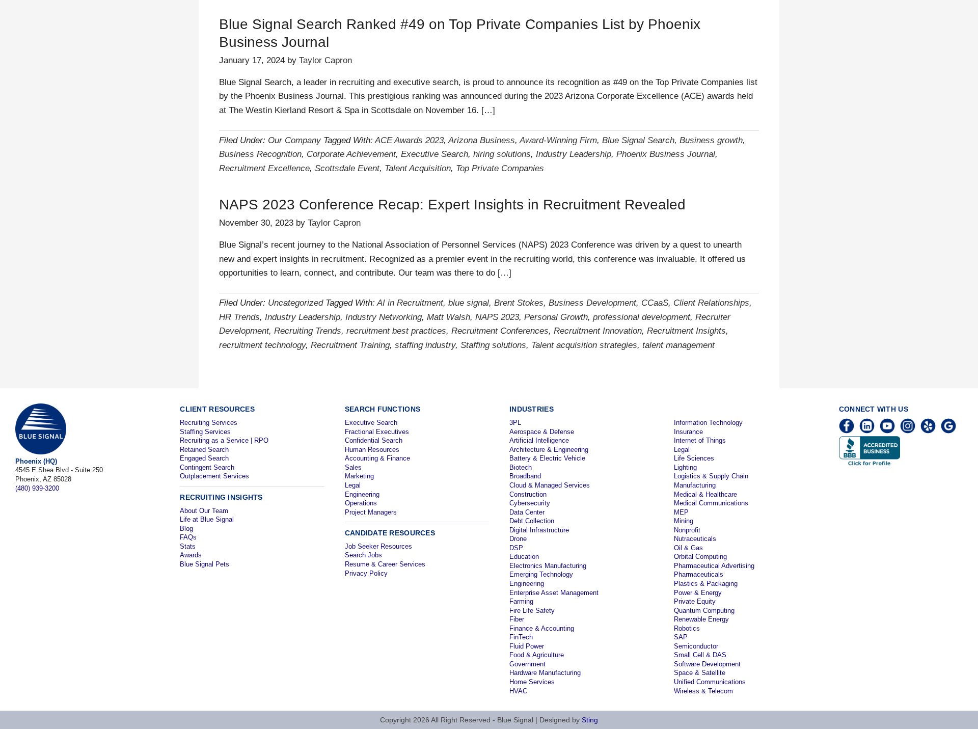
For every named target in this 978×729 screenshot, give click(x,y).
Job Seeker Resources (378, 546)
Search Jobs (363, 555)
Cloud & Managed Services (549, 485)
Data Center (527, 512)
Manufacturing (695, 485)
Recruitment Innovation (598, 331)
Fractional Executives (377, 432)
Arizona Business (481, 140)
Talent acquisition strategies (584, 345)
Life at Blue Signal (207, 519)
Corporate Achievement (351, 154)
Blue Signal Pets (204, 564)
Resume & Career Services (385, 564)
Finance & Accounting (541, 628)
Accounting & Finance (377, 458)
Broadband (525, 476)
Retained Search (204, 449)
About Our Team (204, 511)
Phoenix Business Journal (665, 154)
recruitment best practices (396, 331)
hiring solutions (502, 154)
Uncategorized (295, 303)
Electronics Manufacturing (547, 566)
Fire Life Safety (532, 610)
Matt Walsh (448, 317)
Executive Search (434, 154)
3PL (515, 422)
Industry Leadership (573, 154)
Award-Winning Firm (558, 140)
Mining (683, 521)
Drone (518, 539)
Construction (528, 494)
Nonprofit (687, 530)
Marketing (359, 476)
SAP (681, 637)
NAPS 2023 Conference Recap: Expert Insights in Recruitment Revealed (452, 204)
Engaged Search (204, 458)
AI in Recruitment (410, 303)
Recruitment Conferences (500, 331)
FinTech (521, 637)
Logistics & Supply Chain (711, 476)
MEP (681, 512)
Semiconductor (696, 646)
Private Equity (695, 601)
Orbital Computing (700, 556)
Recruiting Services (208, 422)
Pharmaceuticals (698, 574)
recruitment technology (262, 345)
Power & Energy (698, 593)
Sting (590, 720)
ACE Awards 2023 (409, 140)
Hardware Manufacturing (545, 673)
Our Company (294, 140)
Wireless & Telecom (703, 691)
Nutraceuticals (695, 539)
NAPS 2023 (497, 317)
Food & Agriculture (536, 655)
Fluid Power (526, 646)
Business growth (711, 140)
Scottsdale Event (347, 168)
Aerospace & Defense (541, 432)
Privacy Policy (366, 573)
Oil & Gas (688, 548)
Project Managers (371, 512)
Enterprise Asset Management (554, 593)
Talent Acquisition (418, 168)
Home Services (532, 682)
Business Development (592, 303)
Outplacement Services (214, 476)
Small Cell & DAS (700, 655)
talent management (678, 345)
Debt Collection (531, 521)
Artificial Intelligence (539, 440)
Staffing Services (205, 432)
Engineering (362, 494)
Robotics (687, 628)
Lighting (685, 467)
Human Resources (372, 449)
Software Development (707, 664)
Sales (353, 467)
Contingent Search (207, 467)
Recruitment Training (350, 345)
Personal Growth (556, 317)
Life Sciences (694, 458)
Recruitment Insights (686, 331)
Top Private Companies (500, 168)
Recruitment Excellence (264, 168)
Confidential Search (373, 440)
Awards (191, 555)
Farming (521, 601)
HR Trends (239, 317)
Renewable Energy (701, 619)
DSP (516, 548)
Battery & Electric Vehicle (547, 458)
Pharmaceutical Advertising (714, 566)
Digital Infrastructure (539, 530)
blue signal (468, 303)
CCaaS (654, 303)
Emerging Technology (541, 574)
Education (524, 556)
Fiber (516, 619)
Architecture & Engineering (548, 449)
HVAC (518, 691)
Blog (186, 528)
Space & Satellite (699, 673)
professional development (641, 317)
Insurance (688, 432)
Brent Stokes (519, 303)
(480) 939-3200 (37, 488)
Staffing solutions (493, 345)
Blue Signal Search (638, 140)
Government (527, 664)
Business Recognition (260, 154)
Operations (361, 503)
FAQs (188, 537)
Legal (353, 485)
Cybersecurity (529, 503)
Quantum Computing (704, 610)
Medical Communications (711, 503)
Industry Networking (383, 317)
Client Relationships (711, 303)
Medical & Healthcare (705, 494)
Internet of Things (700, 440)
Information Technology (708, 422)
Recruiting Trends (307, 331)
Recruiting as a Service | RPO (224, 440)
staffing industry (425, 345)
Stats (188, 546)
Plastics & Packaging (706, 583)
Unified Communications (710, 682)
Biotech (520, 467)
